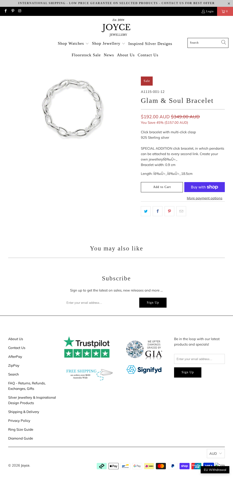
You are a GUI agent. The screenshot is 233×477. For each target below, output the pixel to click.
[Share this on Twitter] (146, 211)
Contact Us (16, 348)
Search (13, 374)
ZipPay (13, 365)
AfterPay (15, 356)
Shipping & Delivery (23, 412)
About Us (15, 339)
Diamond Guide (20, 438)
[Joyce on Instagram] (20, 11)
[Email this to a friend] (181, 211)
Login (210, 11)
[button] (73, 43)
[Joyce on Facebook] (5, 11)
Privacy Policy (19, 420)
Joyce (25, 465)
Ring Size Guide (20, 429)
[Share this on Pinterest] (169, 211)
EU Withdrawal (215, 470)
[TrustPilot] (86, 356)
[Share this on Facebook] (157, 211)
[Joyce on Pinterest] (12, 11)
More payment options (204, 198)
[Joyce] (116, 28)
